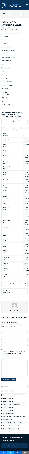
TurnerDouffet (17, 27)
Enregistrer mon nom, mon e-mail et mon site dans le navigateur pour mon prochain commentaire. (13, 353)
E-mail (3, 336)
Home (2, 15)
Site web (3, 343)
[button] (27, 5)
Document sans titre (8, 398)
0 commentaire (14, 29)
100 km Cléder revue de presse (11, 413)
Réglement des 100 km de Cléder (11, 404)
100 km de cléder (7, 419)
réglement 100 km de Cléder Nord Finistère (14, 416)
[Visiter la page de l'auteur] (14, 305)
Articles (5, 29)
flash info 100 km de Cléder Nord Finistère (14, 422)
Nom (3, 330)
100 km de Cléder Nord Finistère (11, 425)
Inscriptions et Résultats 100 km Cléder (13, 395)
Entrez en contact (13, 446)
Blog (6, 15)
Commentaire (5, 359)
